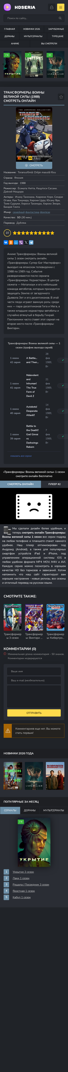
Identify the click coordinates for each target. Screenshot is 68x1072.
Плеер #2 (54, 484)
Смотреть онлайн (20, 484)
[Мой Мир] (16, 242)
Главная (9, 29)
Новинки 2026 (31, 29)
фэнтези (45, 212)
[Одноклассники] (11, 242)
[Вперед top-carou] (64, 64)
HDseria (25, 7)
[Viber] (21, 242)
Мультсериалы (33, 36)
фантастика (32, 212)
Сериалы (10, 810)
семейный (19, 212)
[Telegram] (31, 242)
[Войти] (51, 7)
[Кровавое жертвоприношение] (55, 776)
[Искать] (60, 18)
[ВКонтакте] (6, 242)
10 (52, 233)
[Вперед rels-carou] (64, 617)
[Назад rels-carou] (3, 617)
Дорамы (10, 36)
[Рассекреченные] (34, 776)
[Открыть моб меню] (60, 7)
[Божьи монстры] (13, 776)
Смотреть (36, 165)
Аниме (15, 43)
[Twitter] (26, 242)
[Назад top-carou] (3, 64)
